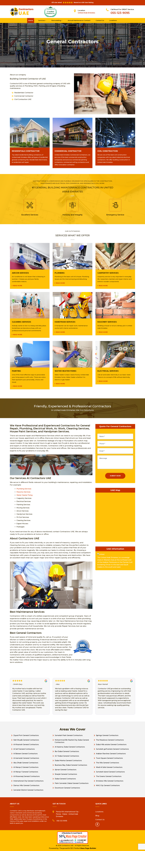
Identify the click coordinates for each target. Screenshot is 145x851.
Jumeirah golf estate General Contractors (112, 749)
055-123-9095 (120, 13)
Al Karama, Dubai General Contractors (70, 747)
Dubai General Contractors (65, 779)
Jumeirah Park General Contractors (69, 735)
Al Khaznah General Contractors (26, 744)
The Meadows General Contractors (110, 740)
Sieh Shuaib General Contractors (26, 740)
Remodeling (56, 20)
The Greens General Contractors (108, 776)
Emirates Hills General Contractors (109, 781)
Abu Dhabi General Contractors (25, 763)
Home (30, 20)
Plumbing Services (23, 489)
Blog (97, 816)
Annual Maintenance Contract (79, 20)
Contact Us (100, 20)
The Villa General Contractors (107, 763)
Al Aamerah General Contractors (26, 758)
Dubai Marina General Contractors (68, 760)
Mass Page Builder (88, 848)
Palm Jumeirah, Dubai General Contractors (71, 783)
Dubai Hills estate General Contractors (111, 744)
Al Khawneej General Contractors (26, 776)
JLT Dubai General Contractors (67, 756)
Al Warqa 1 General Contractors (25, 772)
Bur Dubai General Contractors (67, 751)
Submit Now (115, 476)
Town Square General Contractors (109, 758)
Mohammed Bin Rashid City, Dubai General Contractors (72, 741)
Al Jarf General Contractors (24, 749)
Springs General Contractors (107, 735)
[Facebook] (97, 824)
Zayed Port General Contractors (26, 735)
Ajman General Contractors (65, 770)
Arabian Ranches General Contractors (111, 754)
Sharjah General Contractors (66, 774)
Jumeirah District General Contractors (28, 790)
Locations (113, 20)
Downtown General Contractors (67, 788)
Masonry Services (23, 492)
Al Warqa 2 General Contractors (25, 767)
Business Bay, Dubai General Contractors (71, 765)
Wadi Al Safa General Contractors (109, 767)
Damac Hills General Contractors (26, 785)
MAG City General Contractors (108, 785)
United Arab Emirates (86, 13)
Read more (17, 286)
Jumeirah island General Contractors (110, 772)
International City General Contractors (28, 781)
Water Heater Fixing (24, 495)
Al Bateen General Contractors (25, 754)
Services (41, 20)
